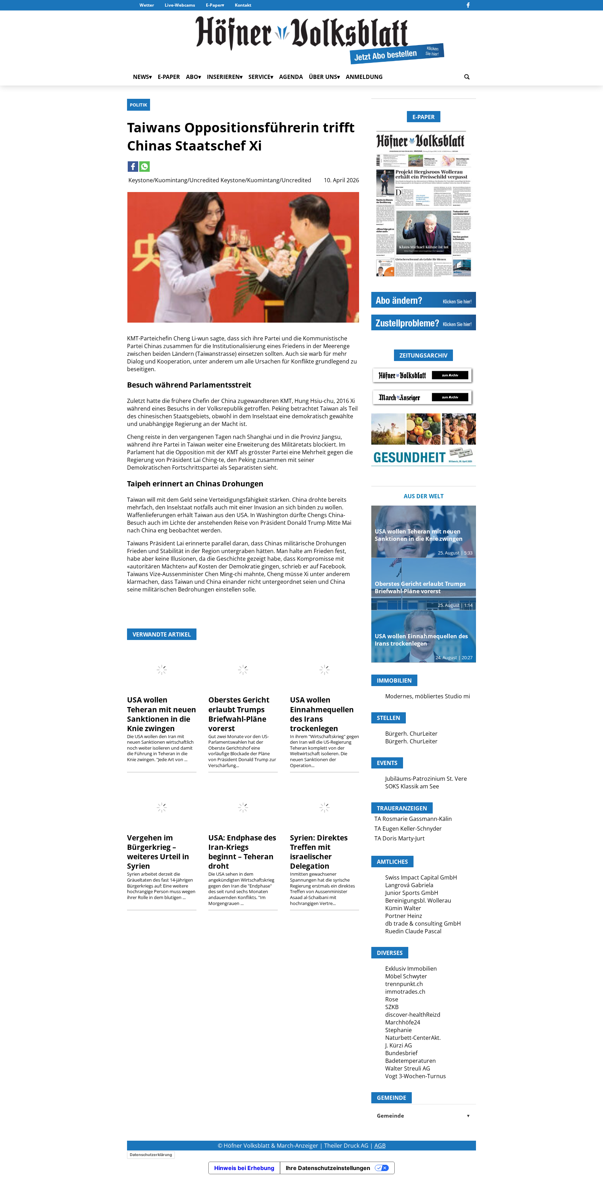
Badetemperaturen (410, 1061)
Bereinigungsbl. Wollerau (418, 900)
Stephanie (398, 1030)
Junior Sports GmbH (411, 893)
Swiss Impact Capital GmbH (421, 877)
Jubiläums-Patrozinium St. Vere (426, 778)
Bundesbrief (401, 1053)
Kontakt (243, 5)
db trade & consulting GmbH (423, 923)
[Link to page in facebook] (133, 166)
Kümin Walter (403, 908)
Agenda (291, 77)
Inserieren (223, 77)
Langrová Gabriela (409, 885)
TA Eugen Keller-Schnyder (408, 828)
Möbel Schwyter (406, 976)
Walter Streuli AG (407, 1068)
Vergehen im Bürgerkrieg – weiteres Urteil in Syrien (158, 852)
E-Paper (214, 5)
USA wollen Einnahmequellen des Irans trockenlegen (322, 714)
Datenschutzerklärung (151, 1154)
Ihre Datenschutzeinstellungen (328, 1167)
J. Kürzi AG (398, 1045)
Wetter (147, 5)
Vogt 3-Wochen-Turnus (415, 1076)
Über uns (323, 77)
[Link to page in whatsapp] (144, 166)
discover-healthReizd (412, 1014)
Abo (192, 77)
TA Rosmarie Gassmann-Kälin (413, 819)
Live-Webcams (180, 5)
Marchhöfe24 (402, 1022)
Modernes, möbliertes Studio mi (427, 696)
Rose (391, 999)
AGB (380, 1145)
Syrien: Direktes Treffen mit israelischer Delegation (319, 852)
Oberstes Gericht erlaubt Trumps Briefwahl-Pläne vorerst (238, 714)
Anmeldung (364, 77)
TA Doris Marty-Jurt (399, 838)
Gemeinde (423, 1115)
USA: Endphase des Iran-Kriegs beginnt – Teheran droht (242, 852)
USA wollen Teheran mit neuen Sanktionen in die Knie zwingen (161, 714)
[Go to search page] (466, 77)
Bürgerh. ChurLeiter (411, 733)
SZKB (392, 1007)
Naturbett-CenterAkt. (413, 1038)
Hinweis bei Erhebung (244, 1167)
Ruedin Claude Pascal (413, 931)
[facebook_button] (468, 5)
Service (259, 77)
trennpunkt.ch (404, 984)
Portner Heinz (403, 916)
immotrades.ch (405, 991)
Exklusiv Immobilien (411, 968)
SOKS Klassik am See (412, 786)
